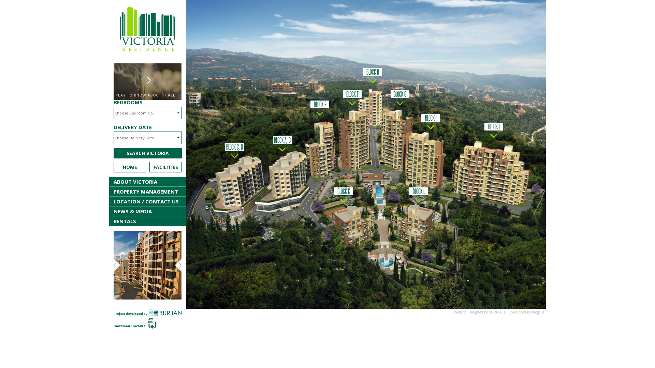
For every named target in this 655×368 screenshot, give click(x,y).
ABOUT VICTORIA (135, 181)
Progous (538, 312)
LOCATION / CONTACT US (146, 201)
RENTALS (125, 221)
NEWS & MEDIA (133, 211)
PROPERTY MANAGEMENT (146, 191)
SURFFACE (497, 312)
